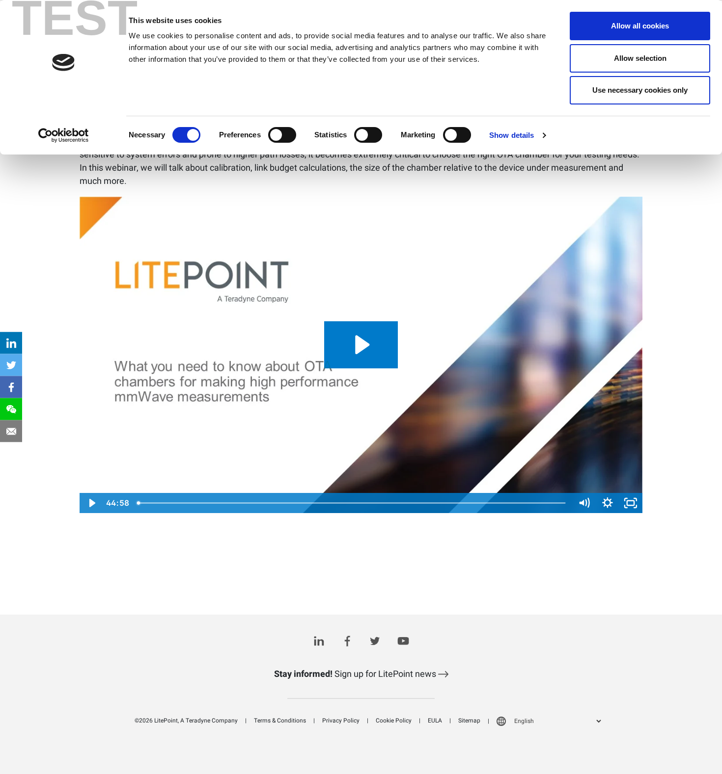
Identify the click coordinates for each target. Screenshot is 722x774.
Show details (511, 135)
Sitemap (469, 720)
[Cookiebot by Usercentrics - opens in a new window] (64, 135)
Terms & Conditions (280, 720)
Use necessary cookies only (640, 90)
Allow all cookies (640, 26)
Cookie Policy (394, 720)
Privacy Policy (341, 720)
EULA (435, 720)
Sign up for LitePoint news (356, 674)
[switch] (282, 135)
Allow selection (640, 58)
